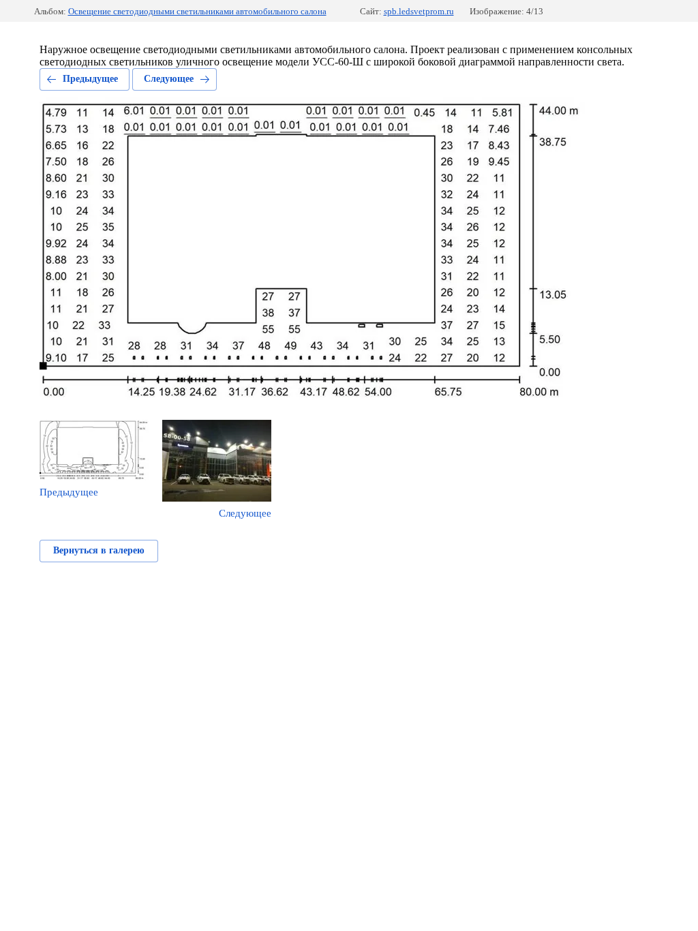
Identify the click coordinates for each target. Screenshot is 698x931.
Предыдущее (90, 79)
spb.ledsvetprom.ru (419, 11)
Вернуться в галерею (99, 550)
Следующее (169, 79)
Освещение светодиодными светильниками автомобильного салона (197, 11)
